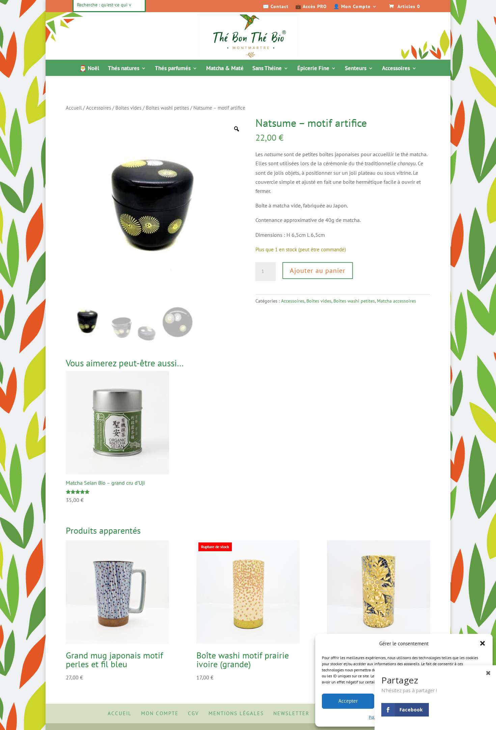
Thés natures (123, 69)
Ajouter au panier (318, 270)
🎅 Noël (89, 69)
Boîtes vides (128, 108)
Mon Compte (159, 713)
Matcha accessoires (396, 301)
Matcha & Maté (225, 69)
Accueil (74, 108)
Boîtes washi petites (167, 108)
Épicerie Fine (313, 69)
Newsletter (291, 713)
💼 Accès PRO (311, 6)
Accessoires (396, 69)
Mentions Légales (236, 713)
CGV (193, 713)
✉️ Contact (275, 6)
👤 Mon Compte (351, 6)
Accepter (348, 701)
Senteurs (355, 69)
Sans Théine (267, 69)
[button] (482, 643)
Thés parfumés (173, 69)
